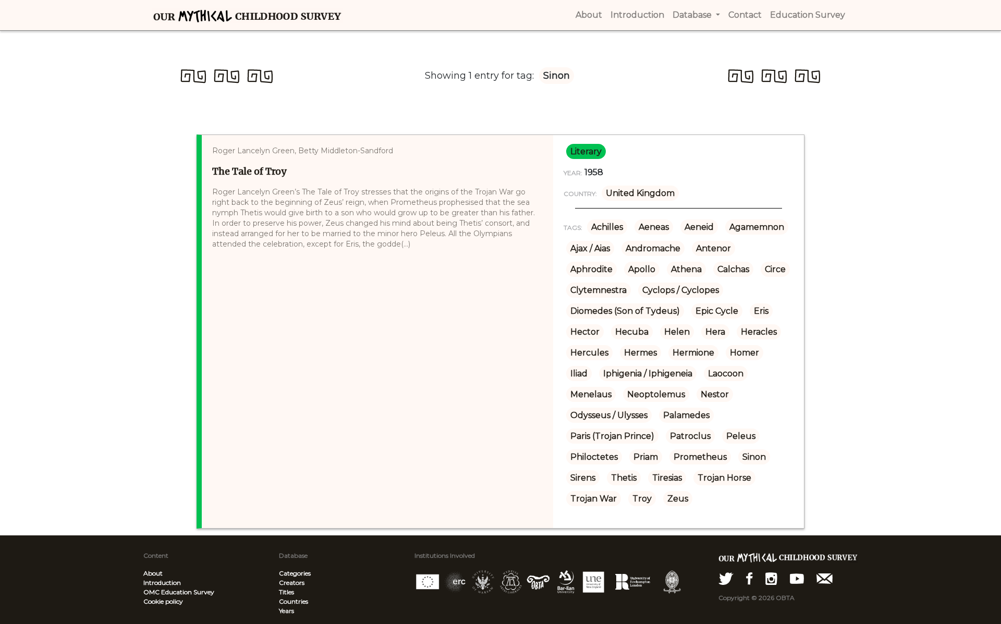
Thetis (624, 478)
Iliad (579, 373)
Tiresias (667, 478)
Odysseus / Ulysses (609, 415)
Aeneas (654, 227)
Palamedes (686, 415)
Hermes (640, 353)
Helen (677, 332)
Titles (286, 592)
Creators (291, 582)
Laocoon (725, 373)
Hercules (589, 353)
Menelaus (591, 394)
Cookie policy (163, 601)
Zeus (677, 499)
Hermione (693, 353)
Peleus (740, 436)
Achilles (607, 227)
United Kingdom (640, 193)
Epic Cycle (716, 311)
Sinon (754, 457)
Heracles (759, 332)
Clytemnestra (598, 290)
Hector (585, 332)
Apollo (641, 269)
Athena (686, 269)
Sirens (582, 478)
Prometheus (700, 457)
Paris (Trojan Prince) (612, 436)
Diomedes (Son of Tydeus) (625, 311)
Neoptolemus (656, 394)
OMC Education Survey (178, 592)
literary (586, 151)
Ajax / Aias (590, 248)
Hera (715, 332)
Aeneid (699, 227)
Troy (642, 499)
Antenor (713, 248)
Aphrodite (591, 269)
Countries (293, 601)
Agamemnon (756, 227)
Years (286, 611)
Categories (295, 573)
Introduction (162, 582)
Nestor (715, 394)
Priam (645, 457)
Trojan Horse (724, 478)
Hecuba (632, 332)
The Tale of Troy (249, 171)
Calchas (733, 269)
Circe (775, 269)
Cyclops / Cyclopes (680, 290)
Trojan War (593, 499)
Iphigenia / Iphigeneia (647, 373)
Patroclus (690, 436)
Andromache (653, 248)
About (153, 573)
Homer (744, 353)
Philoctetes (594, 457)
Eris (761, 311)
